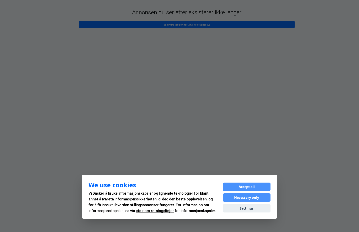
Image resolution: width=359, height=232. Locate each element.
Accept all (247, 186)
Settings (246, 208)
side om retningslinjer (155, 211)
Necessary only (246, 197)
